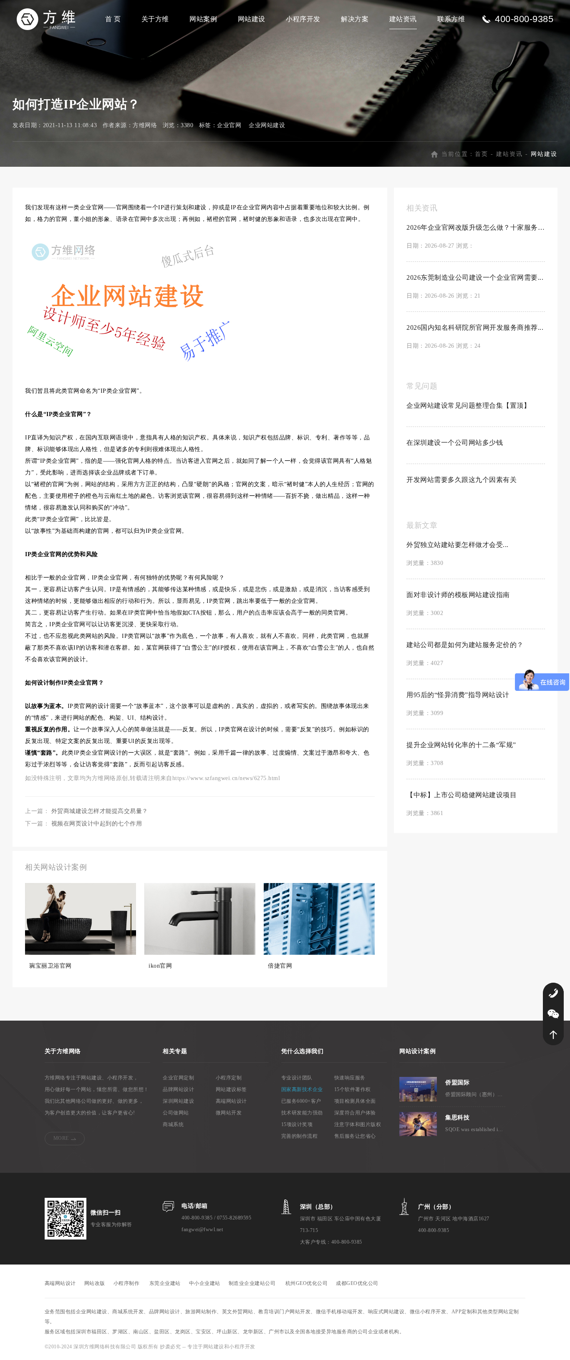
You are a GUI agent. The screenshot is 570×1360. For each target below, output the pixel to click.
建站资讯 (403, 19)
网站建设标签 (231, 1089)
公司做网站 (176, 1113)
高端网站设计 (231, 1101)
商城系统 (173, 1124)
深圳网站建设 (178, 1101)
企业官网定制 (178, 1078)
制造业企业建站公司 (252, 1283)
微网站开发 (229, 1113)
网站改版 (94, 1283)
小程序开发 (303, 19)
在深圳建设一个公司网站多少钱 (454, 442)
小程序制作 (126, 1283)
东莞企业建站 (165, 1283)
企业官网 (229, 125)
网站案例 (203, 19)
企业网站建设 (267, 125)
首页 (481, 154)
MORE (61, 1138)
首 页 (113, 19)
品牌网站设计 (178, 1089)
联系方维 (451, 19)
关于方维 (155, 19)
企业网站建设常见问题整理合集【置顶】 (468, 405)
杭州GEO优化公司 (306, 1283)
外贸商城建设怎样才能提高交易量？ (99, 811)
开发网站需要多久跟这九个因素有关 (461, 479)
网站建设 (251, 19)
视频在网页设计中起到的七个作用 (96, 824)
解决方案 (354, 19)
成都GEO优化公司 (357, 1283)
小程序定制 (229, 1078)
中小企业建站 (204, 1283)
